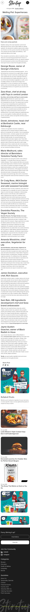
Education (4, 564)
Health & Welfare (19, 8)
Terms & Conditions (15, 606)
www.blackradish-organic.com (11, 336)
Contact (3, 582)
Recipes (3, 562)
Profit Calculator (5, 593)
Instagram (6, 554)
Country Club (5, 587)
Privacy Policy (24, 606)
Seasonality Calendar (7, 580)
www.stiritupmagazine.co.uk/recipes (19, 323)
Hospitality (4, 568)
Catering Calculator (6, 591)
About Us (3, 578)
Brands (3, 570)
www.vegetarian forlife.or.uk (10, 249)
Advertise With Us (6, 589)
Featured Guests (6, 585)
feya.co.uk (3, 99)
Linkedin (6, 552)
